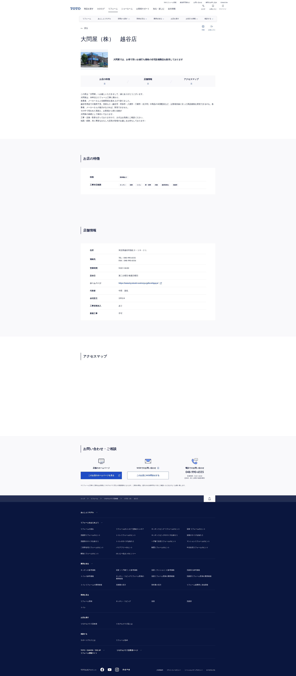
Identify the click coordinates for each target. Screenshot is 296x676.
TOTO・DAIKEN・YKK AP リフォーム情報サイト (91, 652)
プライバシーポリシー (174, 670)
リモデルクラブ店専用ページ (127, 650)
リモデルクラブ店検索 (111, 498)
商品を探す (88, 9)
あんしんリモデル (87, 512)
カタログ (101, 9)
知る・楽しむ (158, 9)
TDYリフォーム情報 (170, 2)
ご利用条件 (159, 670)
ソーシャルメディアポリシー (194, 670)
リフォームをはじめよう (90, 523)
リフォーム (113, 9)
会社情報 (172, 9)
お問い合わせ (198, 2)
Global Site (224, 2)
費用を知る (85, 564)
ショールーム (127, 9)
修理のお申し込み (211, 2)
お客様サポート (142, 9)
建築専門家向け (185, 2)
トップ (83, 498)
